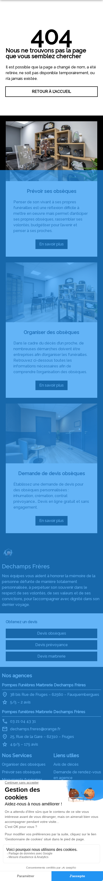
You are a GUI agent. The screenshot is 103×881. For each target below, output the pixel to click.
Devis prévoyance (51, 645)
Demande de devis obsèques (51, 473)
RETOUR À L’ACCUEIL (51, 91)
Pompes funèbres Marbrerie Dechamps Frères (43, 711)
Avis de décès (66, 764)
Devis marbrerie (51, 656)
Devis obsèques (51, 633)
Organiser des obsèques (51, 332)
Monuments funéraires (22, 779)
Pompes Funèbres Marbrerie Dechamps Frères (44, 685)
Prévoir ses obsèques (51, 191)
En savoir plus (53, 245)
